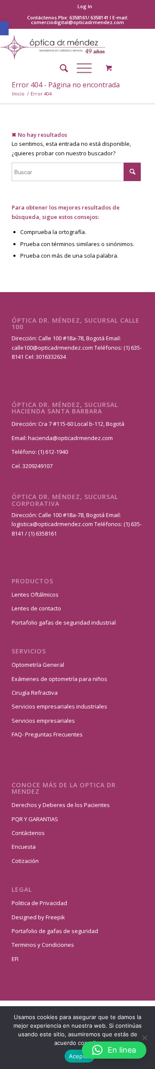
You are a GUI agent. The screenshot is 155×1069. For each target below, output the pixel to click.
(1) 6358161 (42, 533)
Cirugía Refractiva (35, 692)
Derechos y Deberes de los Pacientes (61, 805)
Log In (85, 6)
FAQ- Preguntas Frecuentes (47, 734)
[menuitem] (84, 6)
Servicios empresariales (43, 720)
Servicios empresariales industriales (59, 706)
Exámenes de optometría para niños (59, 679)
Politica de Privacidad (39, 903)
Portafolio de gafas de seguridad (55, 931)
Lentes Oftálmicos (35, 594)
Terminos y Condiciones (43, 945)
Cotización (25, 861)
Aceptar (80, 1056)
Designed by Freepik (38, 917)
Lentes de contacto (36, 608)
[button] (4, 28)
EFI (15, 959)
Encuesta (24, 846)
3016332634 (51, 356)
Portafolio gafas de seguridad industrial (64, 622)
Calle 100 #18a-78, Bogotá (71, 338)
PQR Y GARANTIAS (35, 819)
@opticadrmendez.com (63, 347)
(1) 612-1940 (53, 452)
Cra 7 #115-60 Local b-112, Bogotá (81, 424)
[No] (144, 1037)
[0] (109, 68)
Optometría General (38, 665)
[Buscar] (59, 68)
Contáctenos (28, 833)
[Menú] (80, 68)
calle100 (22, 347)
